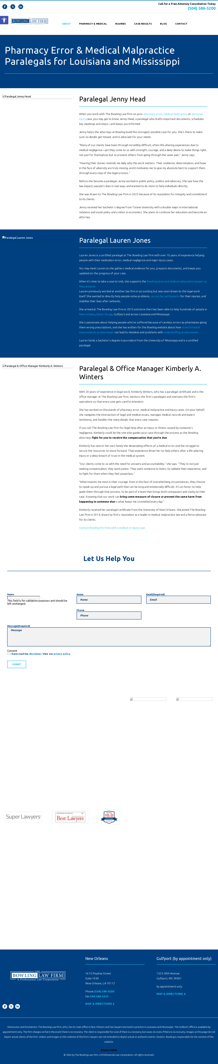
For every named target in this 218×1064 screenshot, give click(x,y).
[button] (4, 20)
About (66, 23)
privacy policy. (62, 653)
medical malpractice (176, 113)
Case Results (143, 23)
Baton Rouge (105, 314)
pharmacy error (152, 113)
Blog (163, 23)
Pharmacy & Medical (93, 23)
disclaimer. (35, 653)
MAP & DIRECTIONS (98, 1003)
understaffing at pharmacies (181, 332)
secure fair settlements (165, 296)
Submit (16, 664)
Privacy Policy (109, 1050)
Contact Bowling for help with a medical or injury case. (112, 527)
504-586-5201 (99, 996)
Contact (181, 23)
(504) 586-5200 (202, 8)
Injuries (120, 23)
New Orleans (87, 314)
